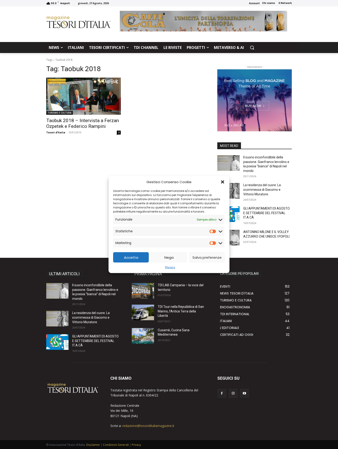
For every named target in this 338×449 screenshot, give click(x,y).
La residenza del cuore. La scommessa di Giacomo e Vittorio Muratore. (262, 189)
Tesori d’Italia (55, 132)
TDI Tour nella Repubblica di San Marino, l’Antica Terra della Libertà (181, 311)
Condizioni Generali (116, 445)
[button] (222, 182)
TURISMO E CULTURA (60, 112)
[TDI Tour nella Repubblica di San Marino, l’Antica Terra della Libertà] (143, 312)
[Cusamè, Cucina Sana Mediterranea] (143, 336)
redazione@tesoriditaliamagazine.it (148, 426)
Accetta (131, 257)
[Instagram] (233, 393)
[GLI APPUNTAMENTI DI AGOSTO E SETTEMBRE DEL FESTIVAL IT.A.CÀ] (57, 342)
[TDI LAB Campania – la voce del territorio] (143, 291)
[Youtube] (244, 393)
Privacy (170, 267)
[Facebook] (221, 393)
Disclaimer (93, 445)
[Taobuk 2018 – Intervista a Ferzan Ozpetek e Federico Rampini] (83, 96)
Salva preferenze (207, 257)
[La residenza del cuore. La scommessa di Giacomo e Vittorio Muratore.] (57, 318)
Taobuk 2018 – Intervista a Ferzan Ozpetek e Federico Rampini (82, 123)
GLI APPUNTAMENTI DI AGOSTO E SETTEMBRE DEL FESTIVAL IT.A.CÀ (266, 213)
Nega (169, 257)
